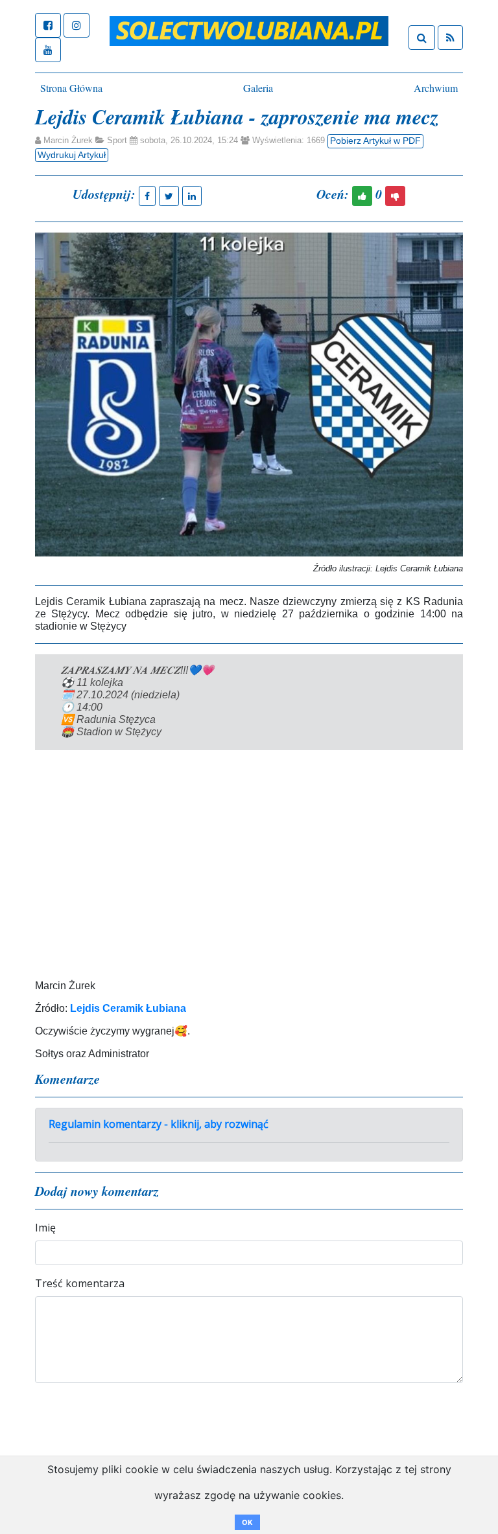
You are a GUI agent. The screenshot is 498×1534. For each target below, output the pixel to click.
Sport (117, 140)
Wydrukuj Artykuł (72, 155)
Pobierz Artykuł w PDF (375, 140)
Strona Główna (71, 88)
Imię (45, 1227)
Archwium (436, 88)
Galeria (258, 88)
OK (247, 1522)
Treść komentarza (79, 1283)
